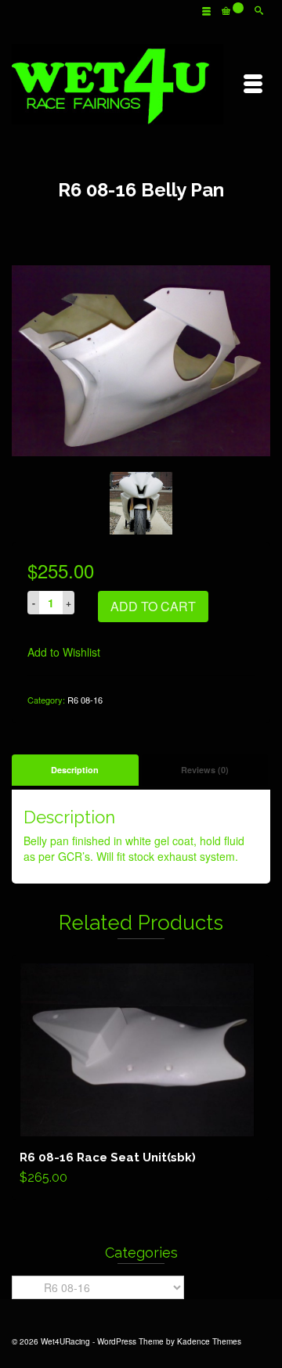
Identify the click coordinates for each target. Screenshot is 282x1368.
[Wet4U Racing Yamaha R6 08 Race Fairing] (141, 503)
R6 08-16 (85, 699)
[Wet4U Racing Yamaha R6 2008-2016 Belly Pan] (141, 359)
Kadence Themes (209, 1341)
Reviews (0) (205, 770)
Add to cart (153, 606)
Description (75, 770)
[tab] (75, 770)
